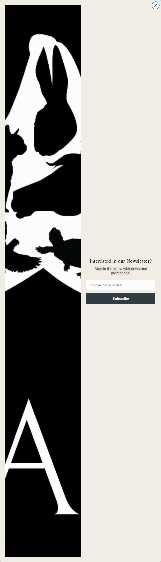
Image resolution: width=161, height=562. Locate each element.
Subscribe (121, 298)
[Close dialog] (155, 5)
